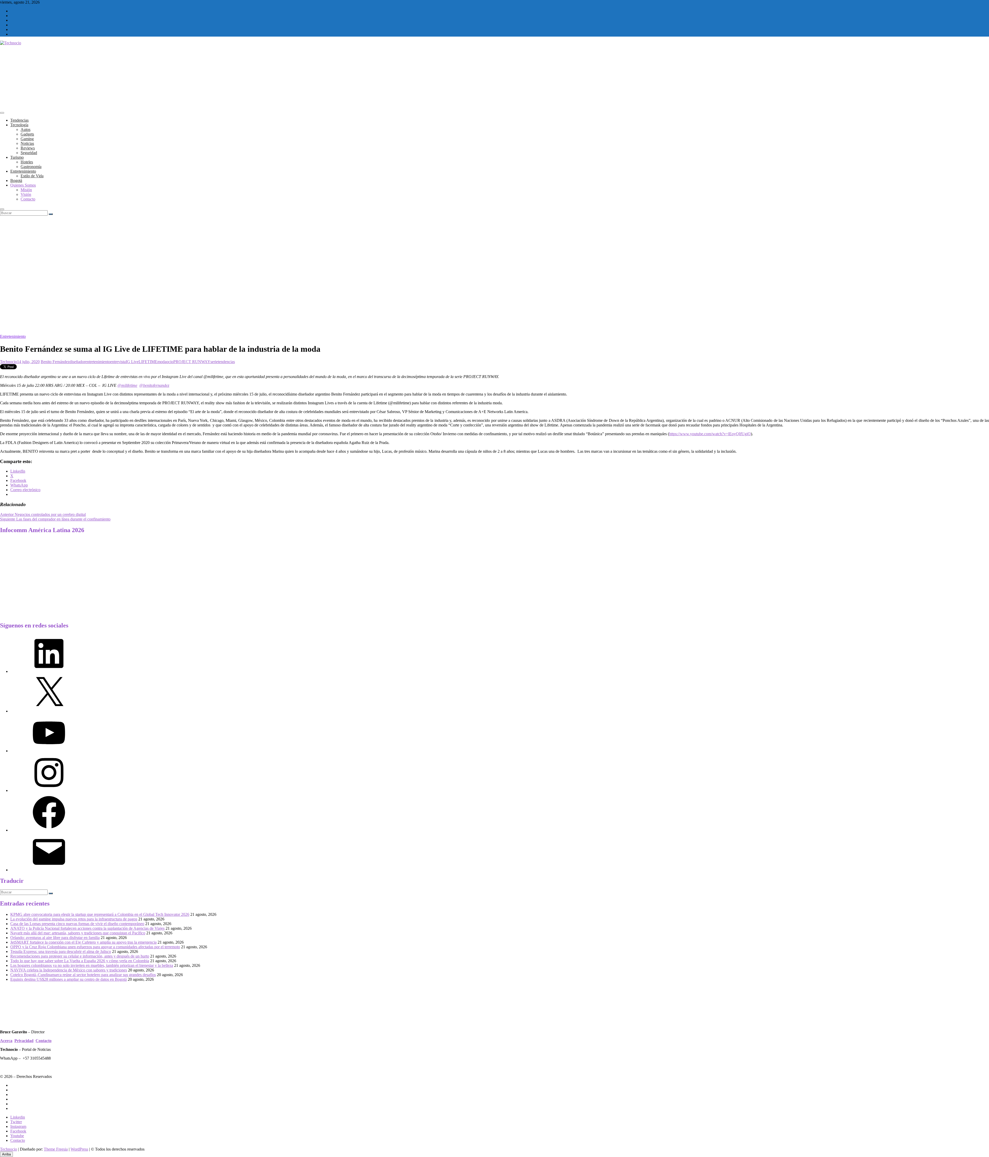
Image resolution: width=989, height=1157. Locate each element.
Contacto (28, 199)
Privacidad (23, 1040)
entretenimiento (97, 361)
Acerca (6, 1040)
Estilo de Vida (32, 176)
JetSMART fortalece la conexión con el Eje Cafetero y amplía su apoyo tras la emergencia (83, 942)
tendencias (226, 361)
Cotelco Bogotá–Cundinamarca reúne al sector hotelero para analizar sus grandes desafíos (83, 974)
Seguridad (29, 152)
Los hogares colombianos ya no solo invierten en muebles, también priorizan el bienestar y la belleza (91, 965)
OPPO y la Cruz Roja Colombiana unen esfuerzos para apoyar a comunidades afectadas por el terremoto (95, 947)
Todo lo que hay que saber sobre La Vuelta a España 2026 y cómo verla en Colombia (79, 961)
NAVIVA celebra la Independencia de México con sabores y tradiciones (68, 970)
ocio (169, 361)
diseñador (77, 361)
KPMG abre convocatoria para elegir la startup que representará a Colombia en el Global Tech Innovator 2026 (99, 914)
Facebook (18, 1131)
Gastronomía (31, 166)
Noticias (27, 143)
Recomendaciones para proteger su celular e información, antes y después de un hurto (79, 956)
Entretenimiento (23, 171)
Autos (25, 129)
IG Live (132, 361)
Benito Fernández (55, 361)
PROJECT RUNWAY (191, 361)
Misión (26, 190)
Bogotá (16, 180)
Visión (26, 194)
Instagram (18, 1126)
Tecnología (19, 125)
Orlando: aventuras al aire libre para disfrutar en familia (55, 937)
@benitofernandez (154, 385)
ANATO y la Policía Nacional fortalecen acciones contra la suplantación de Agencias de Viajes (87, 928)
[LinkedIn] (49, 671)
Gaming (27, 139)
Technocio (8, 361)
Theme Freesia (56, 1149)
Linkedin (17, 1117)
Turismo (17, 157)
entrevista (118, 361)
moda (161, 361)
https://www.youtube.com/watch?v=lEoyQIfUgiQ (710, 434)
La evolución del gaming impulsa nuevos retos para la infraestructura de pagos (73, 919)
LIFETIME (148, 361)
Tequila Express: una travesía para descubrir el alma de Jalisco (60, 951)
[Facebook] (49, 830)
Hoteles (27, 162)
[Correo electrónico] (49, 870)
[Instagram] (49, 790)
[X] (49, 711)
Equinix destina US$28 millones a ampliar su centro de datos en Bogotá (68, 979)
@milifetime (127, 385)
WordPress (79, 1149)
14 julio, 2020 (28, 361)
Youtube (17, 1136)
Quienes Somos (23, 185)
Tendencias (19, 120)
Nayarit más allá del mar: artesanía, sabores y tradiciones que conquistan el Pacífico (77, 933)
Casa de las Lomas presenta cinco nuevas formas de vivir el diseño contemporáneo (77, 923)
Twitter (16, 1122)
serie (214, 361)
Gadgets (27, 134)
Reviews (28, 148)
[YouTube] (49, 751)
